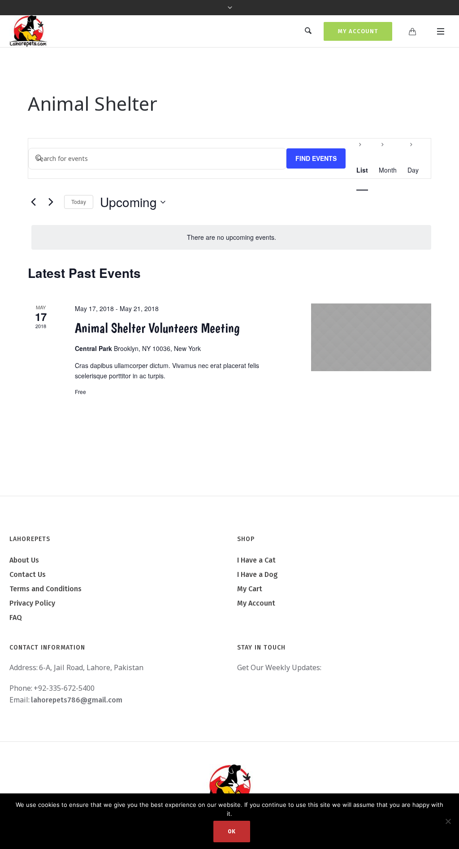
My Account (358, 31)
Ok (232, 831)
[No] (447, 821)
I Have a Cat (256, 560)
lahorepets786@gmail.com (76, 700)
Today (78, 201)
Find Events (316, 158)
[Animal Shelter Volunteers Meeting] (371, 337)
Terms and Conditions (45, 589)
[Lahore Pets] (229, 786)
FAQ (15, 617)
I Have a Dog (257, 574)
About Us (24, 560)
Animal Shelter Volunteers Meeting (157, 328)
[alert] (231, 237)
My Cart (249, 589)
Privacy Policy (32, 603)
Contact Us (27, 574)
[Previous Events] (33, 202)
